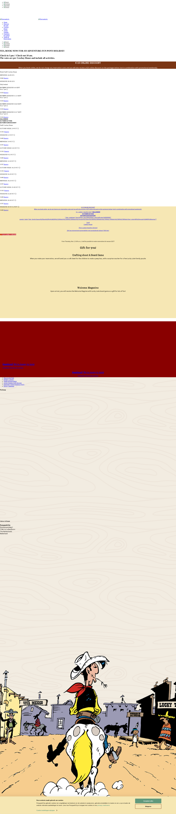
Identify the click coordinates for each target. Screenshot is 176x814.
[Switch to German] (7, 4)
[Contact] (46, 642)
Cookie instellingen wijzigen (45, 810)
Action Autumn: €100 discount (13, 383)
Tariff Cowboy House (88, 223)
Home (5, 22)
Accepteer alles (148, 801)
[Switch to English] (7, 5)
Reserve (6, 78)
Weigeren (148, 806)
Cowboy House (6, 28)
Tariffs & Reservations (7, 38)
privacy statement (103, 805)
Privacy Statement (9, 386)
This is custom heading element (88, 228)
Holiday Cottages (9, 379)
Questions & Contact (7, 34)
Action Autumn (6, 31)
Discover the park (6, 24)
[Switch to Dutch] (6, 2)
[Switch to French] (6, 7)
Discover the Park (9, 378)
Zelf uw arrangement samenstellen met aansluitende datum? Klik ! (88, 230)
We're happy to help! (18, 364)
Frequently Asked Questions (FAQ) (14, 384)
